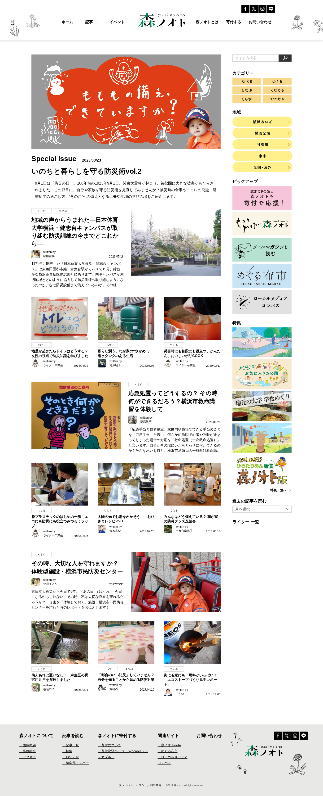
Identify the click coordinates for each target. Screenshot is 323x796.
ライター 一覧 (245, 522)
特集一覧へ (278, 490)
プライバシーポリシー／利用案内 (140, 785)
